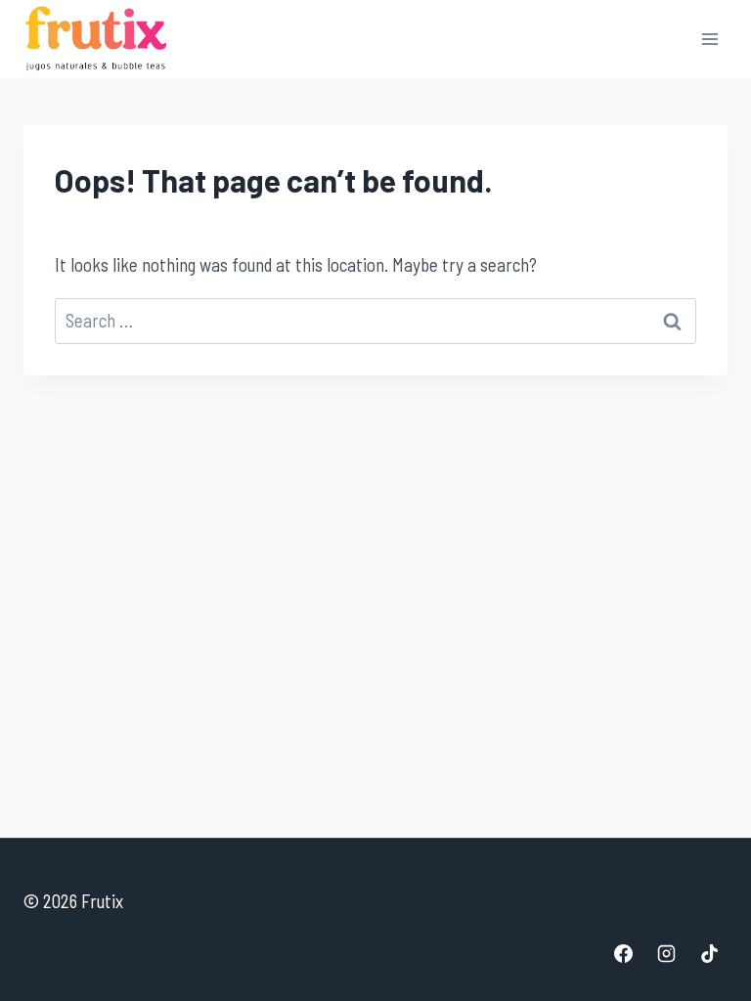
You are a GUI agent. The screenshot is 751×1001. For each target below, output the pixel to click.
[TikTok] (709, 953)
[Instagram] (666, 953)
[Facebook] (623, 953)
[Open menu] (709, 38)
